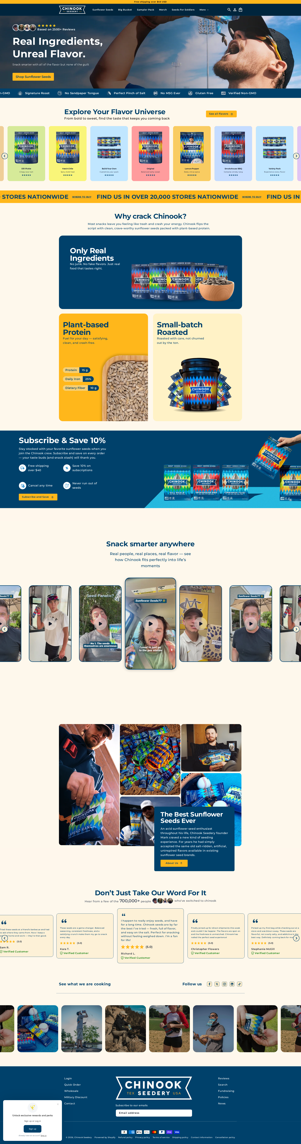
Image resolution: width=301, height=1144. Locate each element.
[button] (204, 9)
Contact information (201, 1137)
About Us (172, 863)
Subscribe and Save (35, 496)
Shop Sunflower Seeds (33, 77)
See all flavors (218, 113)
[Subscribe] (188, 1113)
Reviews (223, 1078)
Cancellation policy (225, 1137)
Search (223, 1084)
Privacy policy (142, 1137)
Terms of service (161, 1137)
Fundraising (226, 1090)
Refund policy (125, 1137)
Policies (223, 1097)
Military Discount (75, 1097)
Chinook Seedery (83, 1137)
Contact (69, 1103)
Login (68, 1078)
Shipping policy (180, 1137)
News (221, 1103)
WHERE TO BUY (35, 196)
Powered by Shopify (105, 1137)
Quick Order (72, 1084)
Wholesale (71, 1090)
